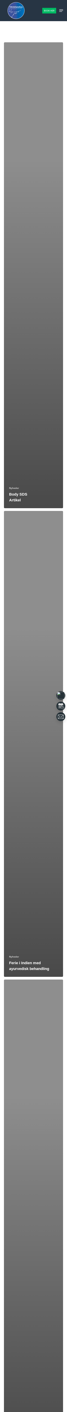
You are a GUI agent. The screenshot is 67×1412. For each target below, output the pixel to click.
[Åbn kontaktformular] (60, 716)
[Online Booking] (60, 706)
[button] (61, 10)
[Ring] (60, 695)
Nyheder (14, 488)
